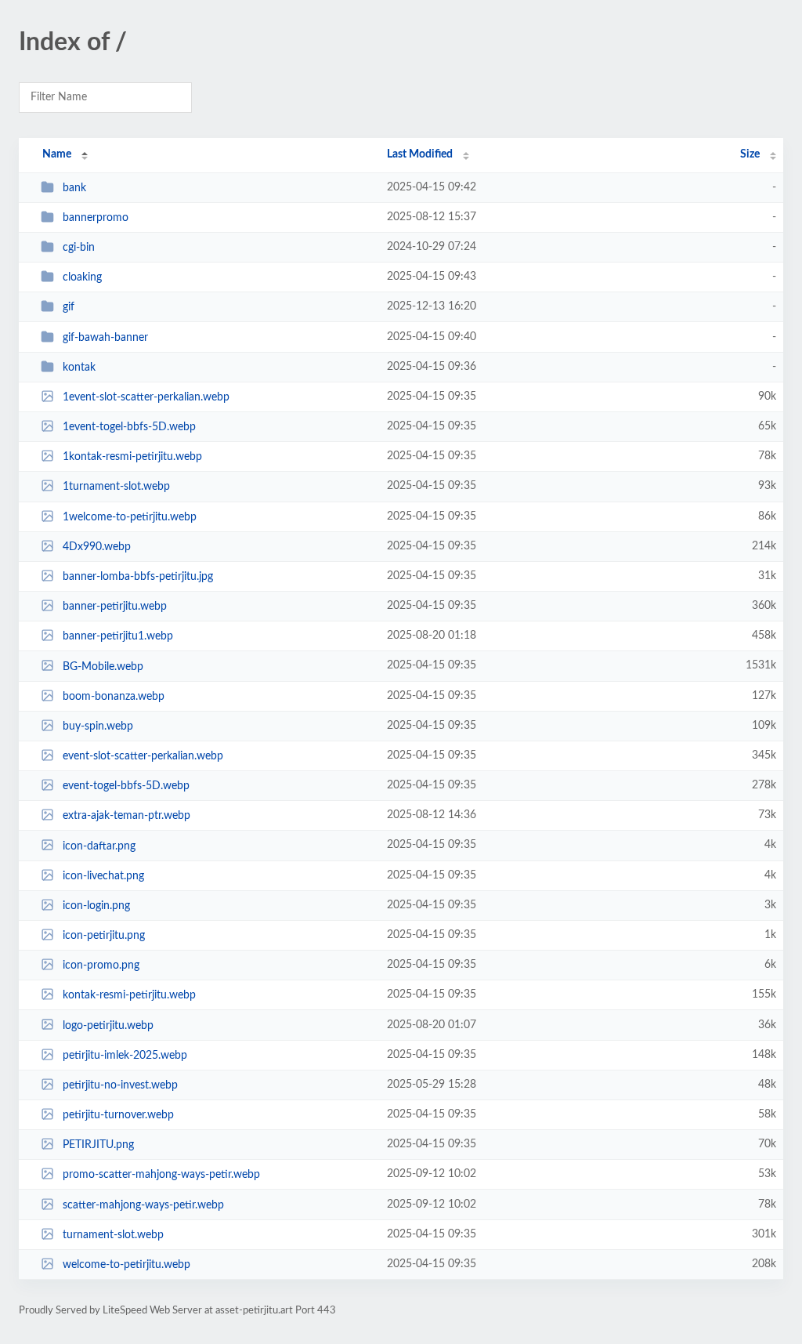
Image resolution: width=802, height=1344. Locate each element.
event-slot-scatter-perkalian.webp (143, 756)
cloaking (82, 277)
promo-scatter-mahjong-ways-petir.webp (161, 1174)
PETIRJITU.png (98, 1144)
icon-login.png (96, 905)
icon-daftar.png (99, 845)
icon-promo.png (101, 965)
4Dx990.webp (97, 547)
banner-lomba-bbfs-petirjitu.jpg (138, 576)
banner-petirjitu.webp (115, 606)
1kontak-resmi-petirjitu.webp (132, 456)
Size (750, 154)
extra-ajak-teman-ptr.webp (126, 815)
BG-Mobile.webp (103, 666)
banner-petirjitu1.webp (118, 636)
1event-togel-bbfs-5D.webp (129, 427)
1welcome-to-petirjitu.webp (130, 517)
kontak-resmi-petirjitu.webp (129, 995)
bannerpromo (95, 217)
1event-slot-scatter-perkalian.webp (146, 397)
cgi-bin (79, 247)
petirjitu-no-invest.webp (120, 1085)
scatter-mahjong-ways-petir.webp (143, 1205)
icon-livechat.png (103, 876)
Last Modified (420, 154)
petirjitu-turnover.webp (118, 1115)
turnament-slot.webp (113, 1235)
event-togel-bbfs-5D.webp (126, 786)
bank (74, 188)
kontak (79, 367)
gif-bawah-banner (105, 337)
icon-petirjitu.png (104, 935)
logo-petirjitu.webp (108, 1025)
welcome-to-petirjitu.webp (126, 1264)
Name (56, 154)
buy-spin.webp (98, 726)
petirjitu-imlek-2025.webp (125, 1055)
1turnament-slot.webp (116, 486)
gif (68, 307)
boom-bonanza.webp (113, 696)
